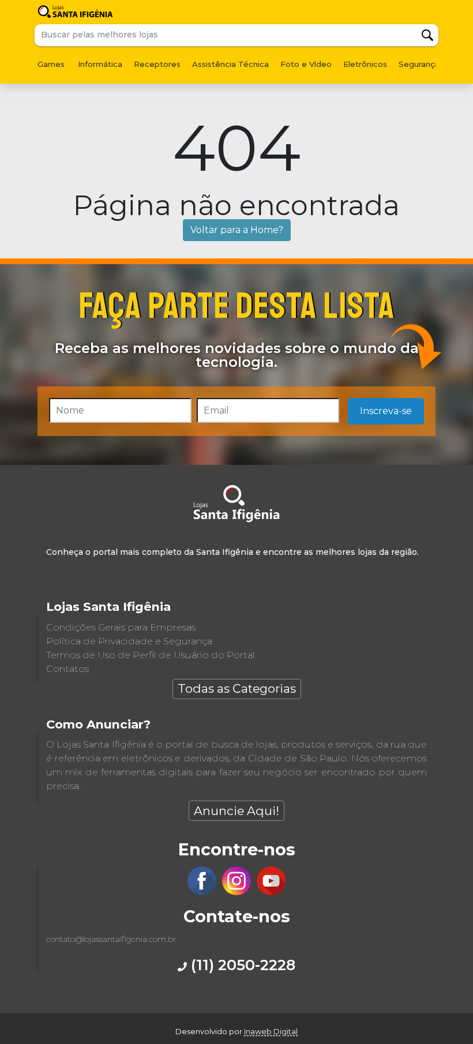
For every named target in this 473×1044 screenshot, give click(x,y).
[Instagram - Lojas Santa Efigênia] (236, 892)
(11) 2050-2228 (241, 965)
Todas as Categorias (237, 688)
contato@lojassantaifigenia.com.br (111, 939)
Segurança (419, 64)
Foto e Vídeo (306, 64)
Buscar (427, 35)
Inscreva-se (386, 410)
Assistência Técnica (230, 64)
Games (51, 64)
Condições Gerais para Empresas (121, 627)
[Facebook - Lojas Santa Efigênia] (202, 892)
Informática (100, 64)
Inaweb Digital (271, 1031)
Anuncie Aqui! (236, 810)
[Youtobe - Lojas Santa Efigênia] (271, 892)
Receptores (157, 64)
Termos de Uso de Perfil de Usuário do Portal (150, 654)
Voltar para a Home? (236, 229)
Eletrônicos (365, 64)
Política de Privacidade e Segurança (129, 641)
